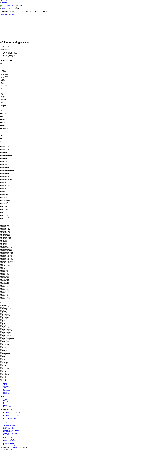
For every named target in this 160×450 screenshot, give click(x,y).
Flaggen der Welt (7, 383)
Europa (5, 389)
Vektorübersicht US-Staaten (10, 420)
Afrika (5, 384)
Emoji (4, 402)
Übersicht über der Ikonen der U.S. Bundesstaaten (16, 417)
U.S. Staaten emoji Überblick (11, 415)
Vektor (5, 399)
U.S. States (6, 434)
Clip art (5, 404)
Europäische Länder (8, 428)
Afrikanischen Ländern (9, 425)
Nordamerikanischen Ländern (11, 430)
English (13, 5)
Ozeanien (5, 392)
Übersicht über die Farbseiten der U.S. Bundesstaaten (17, 414)
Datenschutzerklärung (9, 445)
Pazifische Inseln (7, 431)
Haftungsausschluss (8, 443)
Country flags (13, 447)
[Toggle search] (0, 2)
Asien (4, 387)
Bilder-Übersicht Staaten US (10, 418)
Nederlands (5, 5)
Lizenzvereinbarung (8, 437)
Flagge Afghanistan (9, 14)
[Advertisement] (80, 27)
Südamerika (6, 393)
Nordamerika (6, 390)
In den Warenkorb (5, 49)
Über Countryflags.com (9, 440)
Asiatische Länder (8, 427)
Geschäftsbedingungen (9, 439)
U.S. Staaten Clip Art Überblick (11, 412)
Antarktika (6, 386)
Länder (3, 8)
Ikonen (5, 405)
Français (20, 5)
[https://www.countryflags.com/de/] (4, 0)
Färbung (5, 401)
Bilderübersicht (7, 407)
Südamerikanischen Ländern (10, 433)
